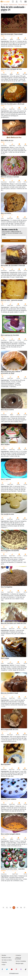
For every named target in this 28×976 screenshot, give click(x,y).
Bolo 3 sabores (6, 479)
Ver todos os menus (7, 960)
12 (7, 907)
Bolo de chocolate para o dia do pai (12, 104)
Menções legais (19, 963)
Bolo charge (5, 658)
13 (10, 907)
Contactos (18, 955)
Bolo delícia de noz (7, 140)
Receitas (4, 955)
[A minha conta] (16, 1)
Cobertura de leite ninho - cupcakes (13, 869)
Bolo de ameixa (6, 213)
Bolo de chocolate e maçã (9, 693)
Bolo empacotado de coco (9, 729)
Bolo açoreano (5, 764)
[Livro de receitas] (12, 1)
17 (24, 907)
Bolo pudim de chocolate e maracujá (13, 265)
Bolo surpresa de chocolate (10, 335)
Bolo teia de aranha (7, 409)
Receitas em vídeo (6, 957)
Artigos (3, 964)
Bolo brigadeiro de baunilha (10, 550)
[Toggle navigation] (25, 2)
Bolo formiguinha (6, 587)
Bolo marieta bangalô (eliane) (10, 834)
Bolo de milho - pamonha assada (12, 300)
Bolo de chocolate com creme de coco (13, 623)
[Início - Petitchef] (1, 4)
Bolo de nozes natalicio (8, 799)
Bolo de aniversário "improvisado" (12, 34)
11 (3, 907)
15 (17, 907)
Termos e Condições (21, 961)
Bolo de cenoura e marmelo (10, 177)
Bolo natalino (5, 444)
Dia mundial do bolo (7, 514)
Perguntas (4, 962)
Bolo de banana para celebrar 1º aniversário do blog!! (11, 372)
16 (21, 907)
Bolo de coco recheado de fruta (11, 69)
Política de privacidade (18, 958)
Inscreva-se (14, 240)
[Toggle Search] (21, 1)
